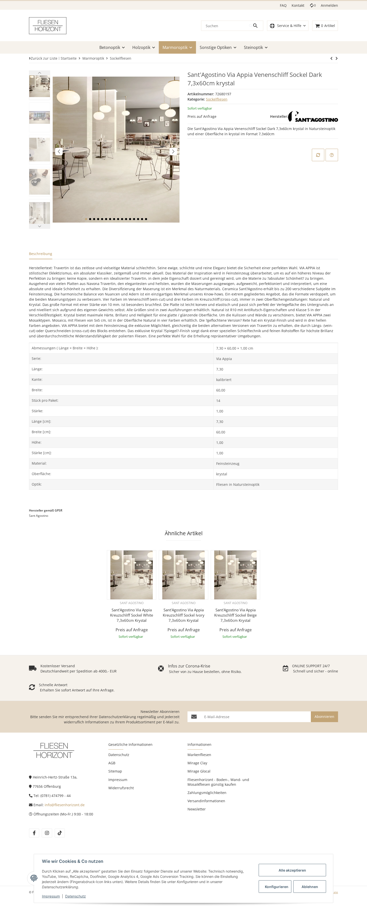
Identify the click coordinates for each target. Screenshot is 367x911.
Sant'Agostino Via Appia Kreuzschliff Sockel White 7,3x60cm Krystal (131, 615)
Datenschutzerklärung (117, 716)
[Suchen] (256, 26)
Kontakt (298, 5)
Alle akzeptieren (292, 870)
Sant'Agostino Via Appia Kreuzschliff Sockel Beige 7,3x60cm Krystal (235, 615)
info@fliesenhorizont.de (65, 804)
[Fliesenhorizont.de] (54, 750)
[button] (287, 25)
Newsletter (196, 809)
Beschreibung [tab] (40, 253)
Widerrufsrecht (121, 787)
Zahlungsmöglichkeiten (206, 792)
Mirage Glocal (198, 771)
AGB (111, 763)
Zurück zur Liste (44, 58)
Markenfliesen (199, 754)
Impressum (51, 896)
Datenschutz (75, 896)
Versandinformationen (206, 800)
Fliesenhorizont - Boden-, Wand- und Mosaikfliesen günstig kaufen (218, 782)
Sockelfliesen (216, 99)
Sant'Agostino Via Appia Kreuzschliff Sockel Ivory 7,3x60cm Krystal (183, 615)
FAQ (283, 5)
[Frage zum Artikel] (332, 155)
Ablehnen (310, 887)
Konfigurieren (276, 887)
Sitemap (115, 771)
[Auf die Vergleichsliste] (318, 155)
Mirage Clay (197, 763)
